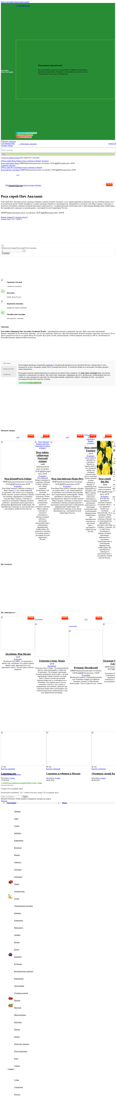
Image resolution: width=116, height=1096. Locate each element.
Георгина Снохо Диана (52, 660)
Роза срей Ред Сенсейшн (10, 170)
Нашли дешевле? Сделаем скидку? (14, 217)
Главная (4, 158)
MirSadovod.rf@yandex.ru (27, 133)
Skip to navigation (7, 2)
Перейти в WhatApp (25, 135)
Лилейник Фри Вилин (18, 653)
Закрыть (4, 801)
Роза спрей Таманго (91, 449)
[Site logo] (9, 146)
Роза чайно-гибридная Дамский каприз (42, 457)
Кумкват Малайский (86, 667)
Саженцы (11, 158)
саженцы (49, 365)
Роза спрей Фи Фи (105, 480)
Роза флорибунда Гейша (17, 478)
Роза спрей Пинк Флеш (10, 163)
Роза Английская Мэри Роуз (67, 478)
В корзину (5, 253)
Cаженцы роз (8, 773)
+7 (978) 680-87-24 (23, 6)
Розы (17, 158)
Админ (12, 778)
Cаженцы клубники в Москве (63, 773)
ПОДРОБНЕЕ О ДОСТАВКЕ (29, 383)
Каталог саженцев (8, 769)
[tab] (8, 363)
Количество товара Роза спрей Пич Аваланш (19, 248)
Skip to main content (21, 2)
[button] (18, 486)
